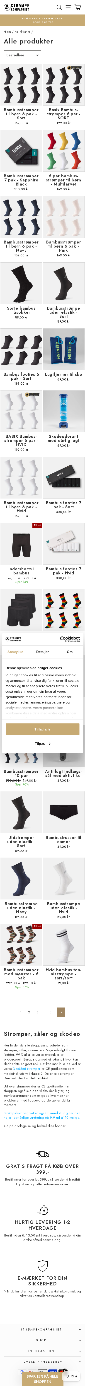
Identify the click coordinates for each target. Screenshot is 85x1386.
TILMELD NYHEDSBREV (41, 1362)
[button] (42, 1379)
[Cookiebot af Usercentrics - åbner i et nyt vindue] (60, 639)
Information (41, 1351)
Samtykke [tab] (15, 652)
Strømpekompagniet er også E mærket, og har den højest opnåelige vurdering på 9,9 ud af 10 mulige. (42, 1115)
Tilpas (40, 743)
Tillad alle (42, 729)
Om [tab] (70, 652)
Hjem (7, 31)
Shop (41, 1340)
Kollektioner (22, 31)
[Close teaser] (65, 1370)
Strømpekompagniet (41, 1329)
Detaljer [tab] (42, 652)
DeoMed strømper (27, 1068)
